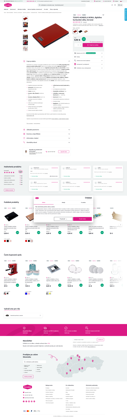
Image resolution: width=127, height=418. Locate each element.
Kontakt (67, 388)
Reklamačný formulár (70, 390)
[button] (88, 53)
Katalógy (68, 394)
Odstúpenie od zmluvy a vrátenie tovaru (54, 398)
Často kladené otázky (50, 390)
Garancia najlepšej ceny (97, 41)
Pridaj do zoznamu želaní (103, 15)
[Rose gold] (85, 31)
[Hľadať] (39, 5)
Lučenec (26, 372)
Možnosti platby (49, 394)
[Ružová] (29, 294)
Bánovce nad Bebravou (27, 366)
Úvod (5, 12)
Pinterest (31, 401)
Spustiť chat (98, 1)
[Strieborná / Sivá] (47, 294)
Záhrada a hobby (22, 9)
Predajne (116, 1)
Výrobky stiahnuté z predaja (72, 411)
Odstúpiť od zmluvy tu (90, 396)
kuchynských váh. (30, 115)
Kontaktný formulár (85, 1)
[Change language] (121, 1)
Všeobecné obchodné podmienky (92, 388)
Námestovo (39, 365)
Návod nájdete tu (91, 346)
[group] (51, 36)
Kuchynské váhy (34, 12)
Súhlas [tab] (43, 202)
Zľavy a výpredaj (54, 9)
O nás (67, 400)
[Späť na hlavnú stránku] (8, 5)
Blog (67, 392)
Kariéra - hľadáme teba (70, 402)
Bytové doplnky (10, 12)
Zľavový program (49, 400)
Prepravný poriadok (90, 394)
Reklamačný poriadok (90, 392)
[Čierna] (80, 31)
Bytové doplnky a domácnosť (35, 9)
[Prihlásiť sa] (112, 5)
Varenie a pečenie (26, 12)
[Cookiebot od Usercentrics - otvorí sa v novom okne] (86, 198)
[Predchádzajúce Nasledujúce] (11, 216)
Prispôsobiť (62, 218)
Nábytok (6, 9)
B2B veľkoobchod (69, 405)
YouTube (29, 401)
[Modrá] (26, 294)
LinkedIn (34, 401)
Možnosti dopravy (49, 392)
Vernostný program (50, 402)
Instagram (26, 401)
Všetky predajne (28, 376)
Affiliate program (69, 398)
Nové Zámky (39, 367)
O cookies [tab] (83, 202)
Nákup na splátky (49, 396)
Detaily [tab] (63, 202)
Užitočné (54, 176)
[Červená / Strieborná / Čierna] (5, 294)
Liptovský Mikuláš (28, 370)
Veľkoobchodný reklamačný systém (73, 407)
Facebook (23, 401)
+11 (25, 48)
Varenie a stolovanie (18, 12)
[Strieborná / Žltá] (50, 294)
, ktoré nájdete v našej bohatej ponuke (60, 118)
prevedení (46, 173)
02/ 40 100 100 (108, 1)
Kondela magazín (69, 396)
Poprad (38, 369)
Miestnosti (13, 9)
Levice (25, 368)
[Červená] (75, 31)
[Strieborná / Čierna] (8, 294)
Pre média (68, 409)
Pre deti (46, 9)
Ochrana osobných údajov (91, 390)
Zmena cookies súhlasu (90, 398)
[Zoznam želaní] (115, 5)
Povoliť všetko (82, 218)
